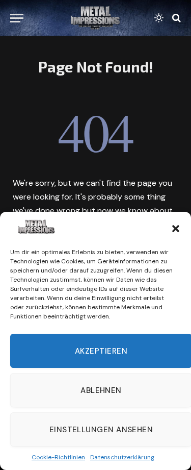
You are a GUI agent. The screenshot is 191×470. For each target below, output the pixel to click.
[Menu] (16, 18)
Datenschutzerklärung (122, 457)
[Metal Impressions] (95, 18)
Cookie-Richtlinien (58, 457)
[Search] (175, 18)
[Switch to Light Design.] (159, 17)
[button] (176, 229)
